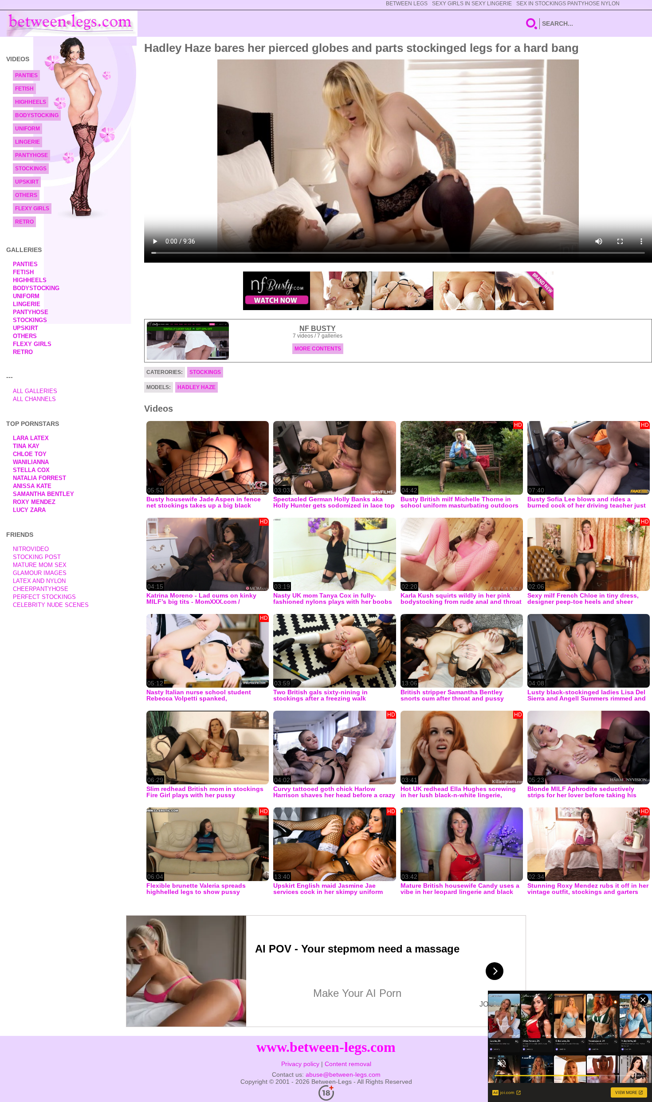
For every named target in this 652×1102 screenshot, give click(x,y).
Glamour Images (40, 573)
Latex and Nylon (39, 581)
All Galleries (35, 391)
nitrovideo (31, 549)
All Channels (34, 399)
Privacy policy (300, 1063)
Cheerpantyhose (40, 589)
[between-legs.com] (72, 23)
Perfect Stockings (44, 597)
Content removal (348, 1063)
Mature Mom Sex (40, 565)
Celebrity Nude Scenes (51, 605)
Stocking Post (37, 557)
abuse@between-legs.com (343, 1074)
